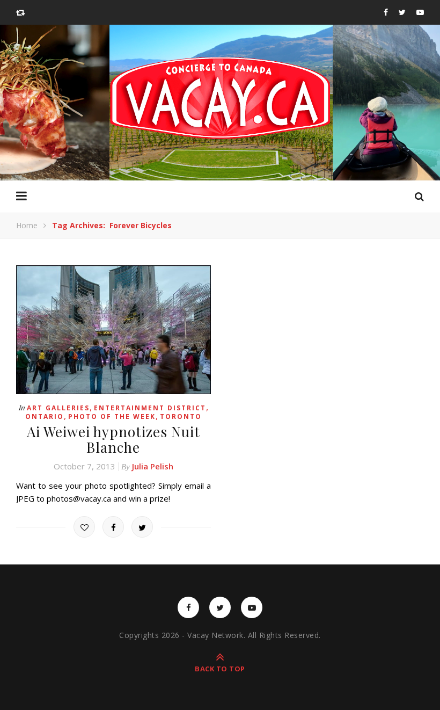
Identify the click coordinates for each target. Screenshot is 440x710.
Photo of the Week (112, 416)
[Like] (84, 527)
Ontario (44, 416)
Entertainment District (150, 407)
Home (27, 225)
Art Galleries (58, 407)
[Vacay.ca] (220, 98)
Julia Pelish (152, 466)
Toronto (181, 416)
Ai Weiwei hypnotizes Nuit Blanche (113, 439)
